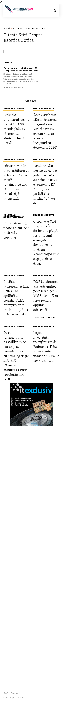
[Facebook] (7, 687)
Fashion (8, 62)
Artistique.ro (39, 714)
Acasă (7, 28)
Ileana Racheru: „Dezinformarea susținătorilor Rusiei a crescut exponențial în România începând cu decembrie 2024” (30, 533)
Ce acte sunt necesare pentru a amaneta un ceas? (25, 586)
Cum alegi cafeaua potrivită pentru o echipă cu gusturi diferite (30, 632)
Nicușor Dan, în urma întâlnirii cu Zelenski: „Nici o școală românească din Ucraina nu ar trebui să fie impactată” (29, 549)
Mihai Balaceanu (13, 87)
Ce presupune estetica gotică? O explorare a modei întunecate (21, 69)
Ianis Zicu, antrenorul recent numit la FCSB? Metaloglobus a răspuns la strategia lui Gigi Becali (31, 520)
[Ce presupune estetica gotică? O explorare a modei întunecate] (51, 73)
